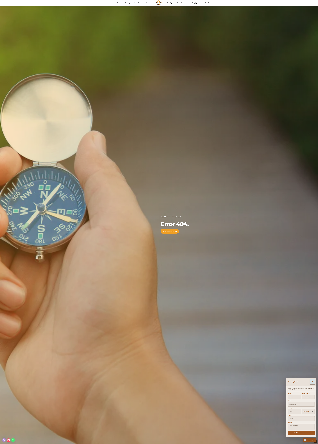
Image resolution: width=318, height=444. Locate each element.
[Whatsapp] (13, 440)
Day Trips (170, 3)
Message (290, 422)
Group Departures (182, 3)
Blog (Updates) (196, 3)
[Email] (8, 440)
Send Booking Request (300, 432)
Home (118, 3)
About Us (208, 3)
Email (289, 400)
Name (289, 393)
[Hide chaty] (4, 440)
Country (290, 408)
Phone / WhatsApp (306, 393)
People (289, 415)
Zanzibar (148, 3)
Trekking (127, 3)
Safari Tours (138, 3)
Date (303, 408)
